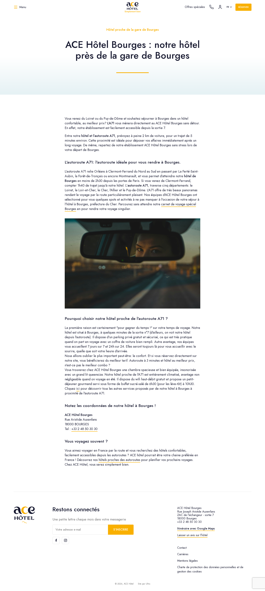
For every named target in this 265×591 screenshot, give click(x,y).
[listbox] (229, 7)
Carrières (182, 554)
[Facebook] (56, 540)
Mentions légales (187, 561)
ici (78, 388)
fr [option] (228, 7)
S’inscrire (120, 529)
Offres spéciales (195, 7)
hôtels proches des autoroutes (119, 460)
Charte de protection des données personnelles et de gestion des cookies (210, 569)
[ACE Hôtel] (132, 7)
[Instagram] (65, 540)
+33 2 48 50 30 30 (84, 429)
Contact (182, 548)
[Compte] (220, 7)
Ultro (148, 583)
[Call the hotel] (211, 7)
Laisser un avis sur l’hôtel (192, 535)
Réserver (243, 7)
